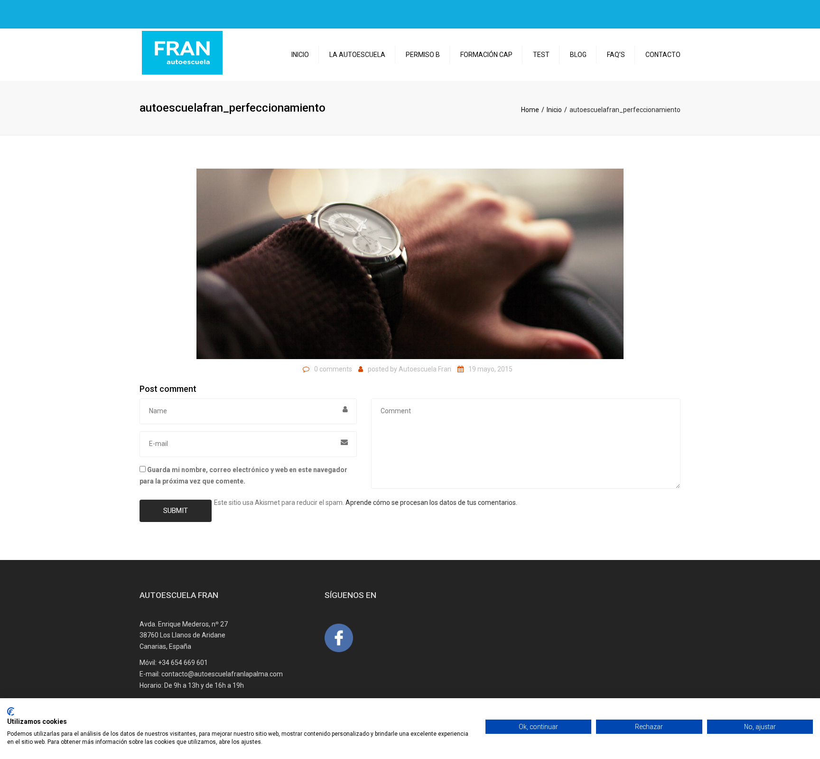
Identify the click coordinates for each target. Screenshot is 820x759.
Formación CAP (486, 54)
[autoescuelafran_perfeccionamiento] (410, 263)
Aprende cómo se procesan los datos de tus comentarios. (431, 502)
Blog (578, 54)
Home (530, 110)
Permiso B (423, 54)
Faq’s (616, 54)
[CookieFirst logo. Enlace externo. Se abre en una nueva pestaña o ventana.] (10, 711)
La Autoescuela (357, 54)
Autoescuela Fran (425, 369)
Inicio (300, 54)
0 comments (333, 369)
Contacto (662, 54)
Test (541, 54)
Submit (175, 510)
